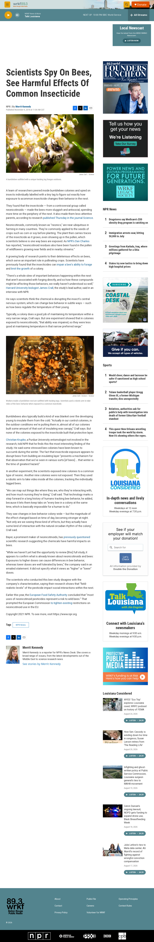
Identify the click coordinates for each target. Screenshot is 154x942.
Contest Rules (125, 906)
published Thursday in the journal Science (68, 217)
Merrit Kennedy (23, 106)
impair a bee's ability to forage (74, 264)
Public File (91, 899)
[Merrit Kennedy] (13, 655)
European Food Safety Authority (48, 594)
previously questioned (77, 537)
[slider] (22, 15)
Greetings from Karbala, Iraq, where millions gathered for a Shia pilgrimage (128, 250)
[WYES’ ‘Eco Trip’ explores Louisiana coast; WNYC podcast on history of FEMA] (112, 704)
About (57, 899)
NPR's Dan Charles (78, 241)
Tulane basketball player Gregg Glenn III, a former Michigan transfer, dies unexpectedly (126, 395)
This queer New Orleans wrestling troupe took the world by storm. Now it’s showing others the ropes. (127, 432)
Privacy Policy (61, 912)
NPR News (21, 625)
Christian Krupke (16, 439)
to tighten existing (61, 603)
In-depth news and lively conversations (125, 500)
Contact (58, 906)
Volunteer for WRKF (96, 912)
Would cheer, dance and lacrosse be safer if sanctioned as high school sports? (128, 378)
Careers (90, 906)
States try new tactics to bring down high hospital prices (128, 265)
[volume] (17, 15)
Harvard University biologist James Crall (29, 287)
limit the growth (20, 268)
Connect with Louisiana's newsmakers (125, 625)
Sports (107, 365)
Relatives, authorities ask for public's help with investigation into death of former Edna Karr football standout (128, 413)
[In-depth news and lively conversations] (125, 469)
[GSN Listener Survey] (125, 138)
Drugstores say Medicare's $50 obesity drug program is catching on (128, 221)
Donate (141, 4)
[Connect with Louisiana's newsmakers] (125, 599)
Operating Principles (128, 899)
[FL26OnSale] (125, 87)
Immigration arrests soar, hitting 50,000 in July (126, 234)
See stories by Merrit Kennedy (42, 664)
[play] (8, 15)
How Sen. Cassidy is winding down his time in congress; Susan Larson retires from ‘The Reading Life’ (135, 738)
